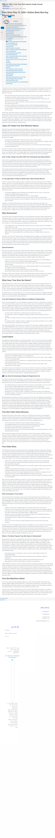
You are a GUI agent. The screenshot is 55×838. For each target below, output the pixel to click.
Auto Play (8, 67)
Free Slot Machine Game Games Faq (14, 70)
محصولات (6, 23)
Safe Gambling (9, 75)
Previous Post (4, 598)
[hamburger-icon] (9, 16)
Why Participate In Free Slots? (13, 48)
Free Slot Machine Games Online (13, 52)
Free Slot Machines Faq (11, 54)
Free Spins (8, 62)
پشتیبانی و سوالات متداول (6, 21)
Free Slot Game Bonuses (11, 44)
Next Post (3, 599)
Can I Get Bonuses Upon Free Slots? (14, 68)
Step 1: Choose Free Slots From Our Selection (16, 56)
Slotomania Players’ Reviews (12, 65)
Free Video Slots (10, 46)
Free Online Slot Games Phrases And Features (16, 64)
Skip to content (3, 0)
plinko (12, 137)
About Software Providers (12, 57)
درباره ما (5, 17)
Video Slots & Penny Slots (12, 80)
